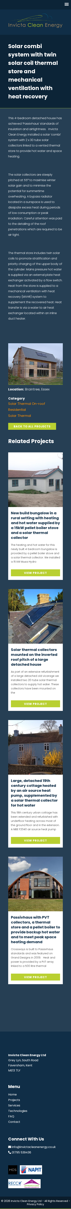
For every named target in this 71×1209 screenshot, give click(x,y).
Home (12, 1094)
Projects (14, 1100)
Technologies (17, 1111)
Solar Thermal (19, 415)
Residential (17, 409)
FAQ (11, 1116)
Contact (14, 1122)
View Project (35, 573)
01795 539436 (21, 1152)
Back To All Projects (32, 426)
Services (14, 1105)
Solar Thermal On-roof (26, 403)
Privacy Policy (35, 1204)
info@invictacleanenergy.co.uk (34, 1147)
